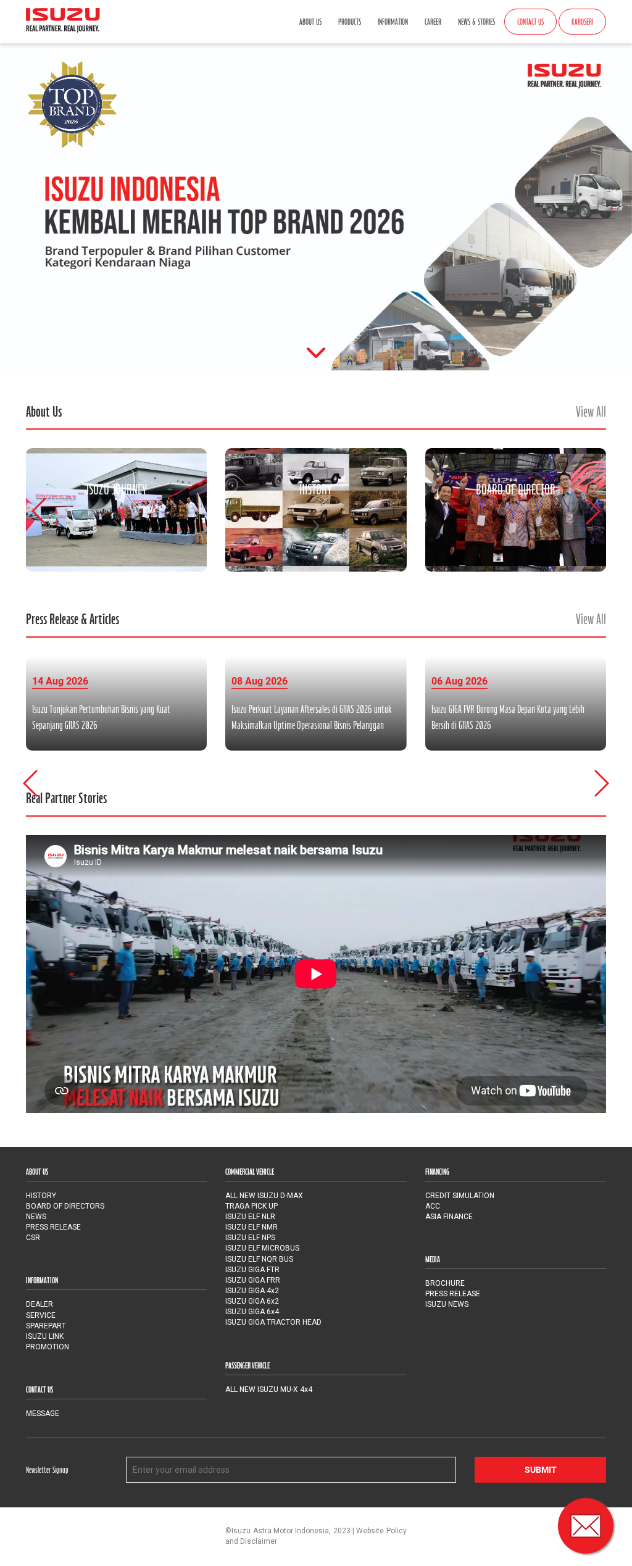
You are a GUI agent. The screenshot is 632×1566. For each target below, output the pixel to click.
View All (591, 411)
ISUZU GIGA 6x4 (252, 1311)
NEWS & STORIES (476, 21)
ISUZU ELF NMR (251, 1227)
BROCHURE (445, 1283)
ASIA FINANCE (449, 1216)
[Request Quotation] (585, 1526)
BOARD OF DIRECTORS (65, 1206)
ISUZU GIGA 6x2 (252, 1301)
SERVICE (41, 1315)
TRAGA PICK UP (251, 1206)
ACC (432, 1206)
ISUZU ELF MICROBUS (262, 1248)
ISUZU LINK (45, 1336)
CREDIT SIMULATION (459, 1195)
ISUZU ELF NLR (250, 1216)
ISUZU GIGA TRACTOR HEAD (273, 1322)
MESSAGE (42, 1413)
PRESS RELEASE (53, 1227)
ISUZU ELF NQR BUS (259, 1259)
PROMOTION (47, 1347)
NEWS (36, 1216)
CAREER (433, 21)
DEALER (39, 1304)
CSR (33, 1237)
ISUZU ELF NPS (250, 1237)
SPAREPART (46, 1326)
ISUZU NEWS (446, 1304)
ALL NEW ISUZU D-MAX (264, 1195)
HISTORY (41, 1195)
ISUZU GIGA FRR (252, 1280)
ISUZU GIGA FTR (252, 1269)
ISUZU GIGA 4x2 (252, 1290)
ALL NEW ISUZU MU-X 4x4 (268, 1389)
